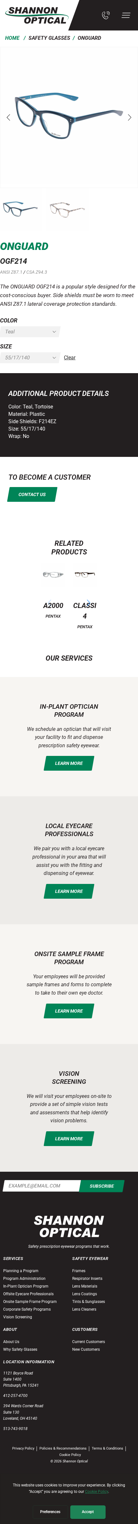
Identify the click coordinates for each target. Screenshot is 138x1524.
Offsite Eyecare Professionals (28, 1294)
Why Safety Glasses (20, 1349)
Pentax (53, 616)
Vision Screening (17, 1317)
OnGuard (89, 38)
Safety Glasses (49, 38)
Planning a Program (21, 1271)
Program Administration (24, 1278)
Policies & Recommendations (63, 1448)
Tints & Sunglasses (88, 1301)
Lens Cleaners (84, 1309)
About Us (11, 1342)
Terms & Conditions (107, 1448)
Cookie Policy (70, 1455)
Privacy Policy (23, 1448)
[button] (8, 117)
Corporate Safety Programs (27, 1309)
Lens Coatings (84, 1294)
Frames (78, 1271)
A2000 (53, 605)
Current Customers (88, 1342)
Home (12, 38)
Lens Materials (84, 1286)
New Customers (86, 1349)
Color (8, 320)
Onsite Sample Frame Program (30, 1301)
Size (6, 346)
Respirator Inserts (87, 1278)
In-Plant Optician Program (25, 1286)
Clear (69, 358)
